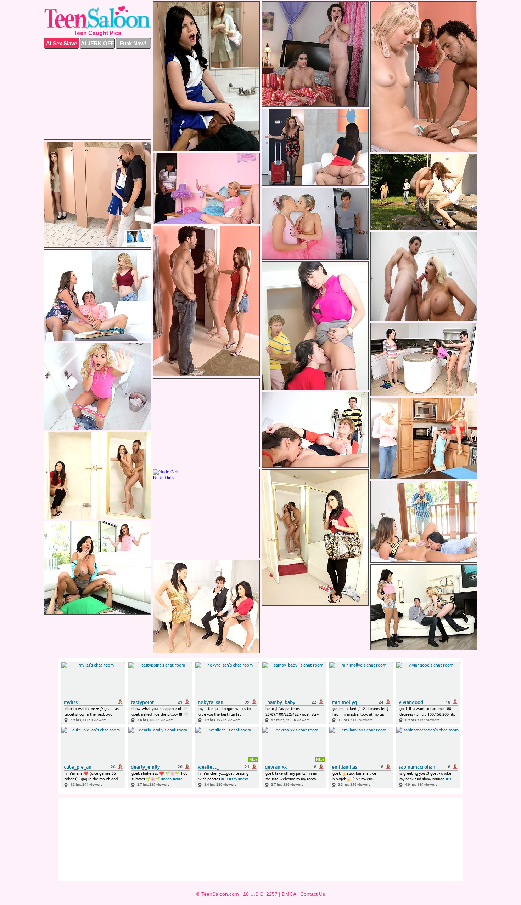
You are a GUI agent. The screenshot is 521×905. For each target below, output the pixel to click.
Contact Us (312, 894)
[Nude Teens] (97, 17)
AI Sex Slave (61, 43)
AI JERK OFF (97, 43)
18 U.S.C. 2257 (260, 894)
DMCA (289, 894)
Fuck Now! (133, 43)
